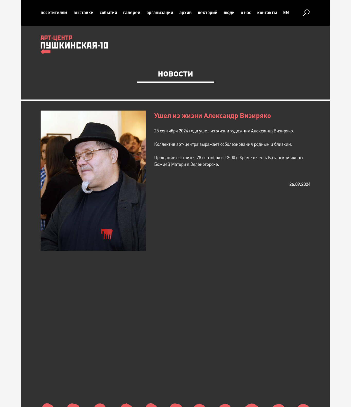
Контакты (267, 12)
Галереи (131, 12)
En (286, 12)
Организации (159, 12)
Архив (185, 12)
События (108, 12)
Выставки (83, 12)
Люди (229, 12)
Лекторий (207, 12)
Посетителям (54, 12)
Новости (175, 72)
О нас (246, 12)
